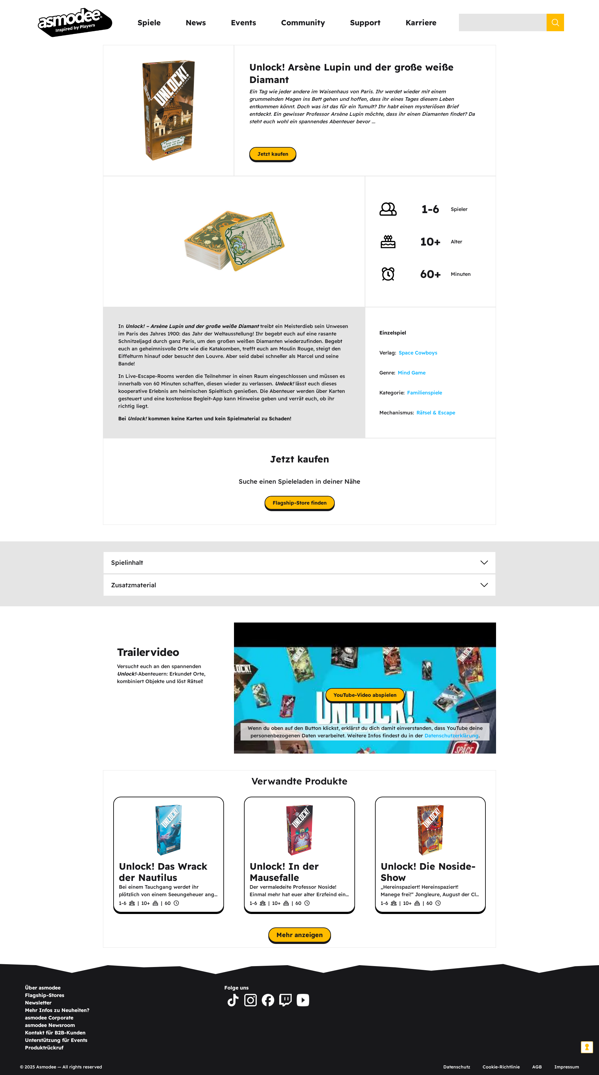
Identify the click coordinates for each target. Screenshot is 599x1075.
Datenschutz (456, 1067)
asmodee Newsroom (50, 1025)
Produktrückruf (44, 1047)
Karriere (421, 22)
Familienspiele (424, 392)
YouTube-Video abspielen (365, 695)
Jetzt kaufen (272, 154)
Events (243, 22)
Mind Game (412, 372)
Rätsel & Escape (435, 412)
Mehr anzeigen (299, 935)
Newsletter (38, 1002)
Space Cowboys (418, 352)
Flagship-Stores (44, 995)
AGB (537, 1067)
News (196, 22)
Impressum (566, 1067)
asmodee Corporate (49, 1017)
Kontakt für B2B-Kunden (55, 1032)
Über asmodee (43, 988)
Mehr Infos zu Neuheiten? (57, 1010)
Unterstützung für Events (56, 1040)
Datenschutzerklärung (452, 735)
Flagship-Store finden (300, 503)
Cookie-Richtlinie (501, 1067)
